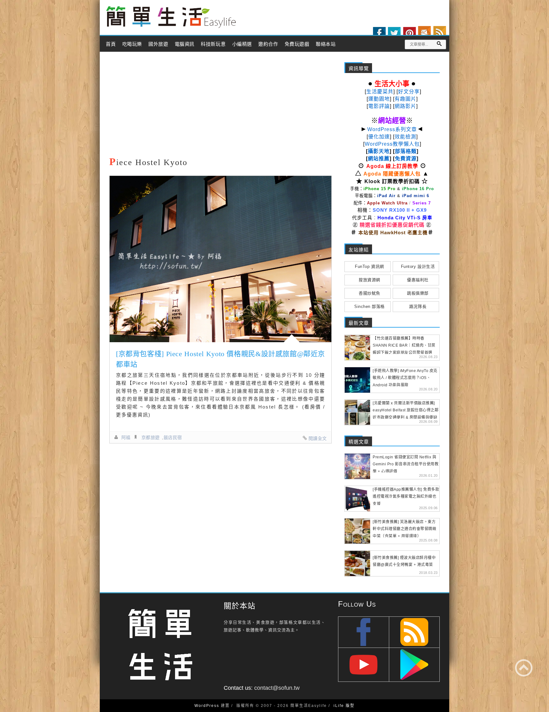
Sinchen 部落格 (369, 306)
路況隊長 (417, 306)
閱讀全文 (317, 438)
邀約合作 (268, 44)
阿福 (126, 437)
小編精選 (242, 44)
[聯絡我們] (424, 32)
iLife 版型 (344, 705)
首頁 (111, 44)
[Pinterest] (409, 33)
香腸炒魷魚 (369, 293)
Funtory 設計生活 (418, 266)
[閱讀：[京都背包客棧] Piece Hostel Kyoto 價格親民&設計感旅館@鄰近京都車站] (220, 259)
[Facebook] (379, 33)
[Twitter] (394, 33)
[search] (439, 43)
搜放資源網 (369, 279)
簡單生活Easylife (171, 17)
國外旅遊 (158, 44)
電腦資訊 (184, 44)
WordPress (206, 705)
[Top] (523, 667)
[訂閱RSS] (439, 32)
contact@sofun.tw (277, 688)
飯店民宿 (173, 437)
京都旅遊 (150, 437)
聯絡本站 (326, 44)
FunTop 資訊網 (369, 266)
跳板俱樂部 (418, 293)
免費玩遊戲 (297, 44)
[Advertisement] (220, 105)
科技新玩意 (213, 44)
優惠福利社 (418, 279)
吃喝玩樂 (132, 44)
